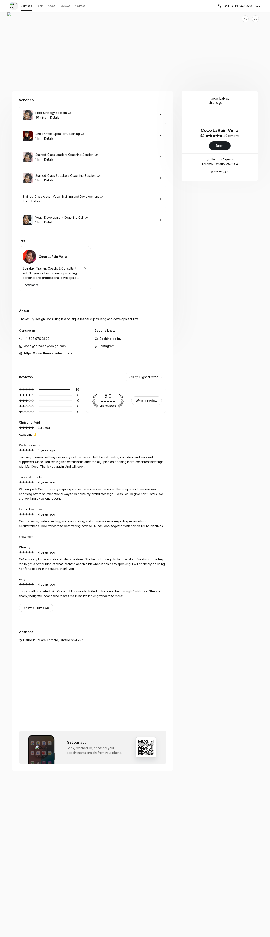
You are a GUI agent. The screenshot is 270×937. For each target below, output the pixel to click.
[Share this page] (245, 18)
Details (55, 117)
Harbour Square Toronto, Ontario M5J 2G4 (219, 161)
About (51, 5)
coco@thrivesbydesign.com (45, 346)
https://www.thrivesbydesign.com (49, 353)
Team (40, 5)
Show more (26, 536)
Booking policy (110, 338)
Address (80, 5)
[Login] (255, 18)
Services (26, 5)
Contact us (217, 172)
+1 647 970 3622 (248, 6)
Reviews (65, 5)
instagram (106, 346)
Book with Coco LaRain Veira (55, 268)
